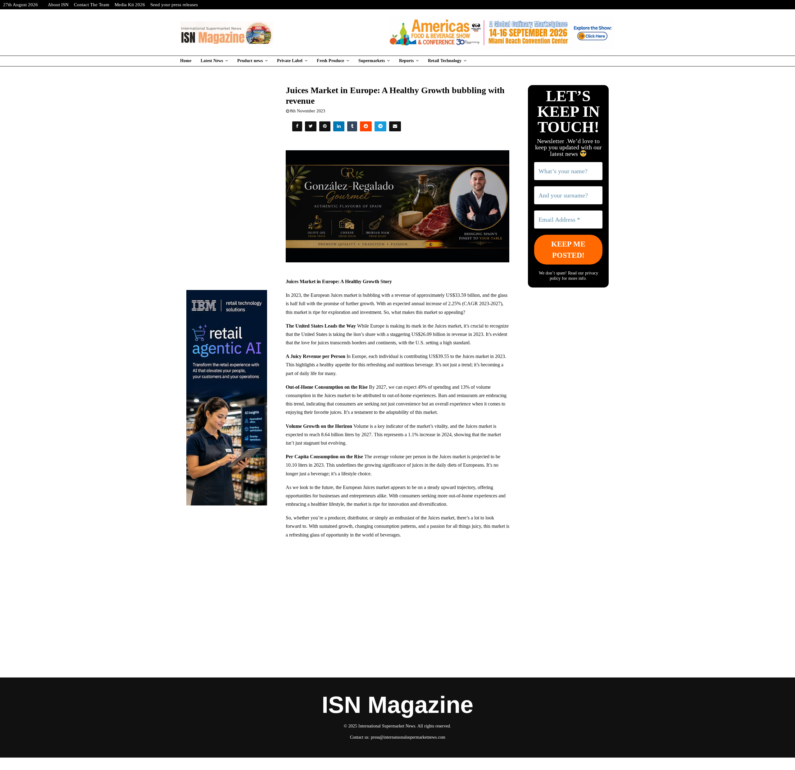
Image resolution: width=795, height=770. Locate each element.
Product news (250, 60)
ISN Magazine (397, 705)
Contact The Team (91, 4)
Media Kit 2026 (130, 4)
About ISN (58, 4)
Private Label (289, 60)
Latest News (212, 60)
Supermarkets (371, 60)
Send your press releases (174, 4)
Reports (406, 60)
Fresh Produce (330, 60)
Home (185, 60)
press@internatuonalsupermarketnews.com (408, 737)
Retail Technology (444, 60)
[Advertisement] (398, 588)
